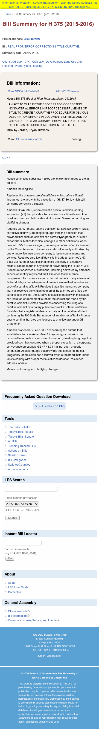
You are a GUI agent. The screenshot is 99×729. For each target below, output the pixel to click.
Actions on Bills (17, 450)
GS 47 (6, 157)
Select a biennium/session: (21, 498)
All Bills (12, 441)
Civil (27, 61)
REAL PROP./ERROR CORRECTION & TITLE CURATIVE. (44, 46)
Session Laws (17, 455)
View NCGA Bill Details (24, 91)
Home (7, 14)
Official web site (19, 611)
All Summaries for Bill (29, 139)
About (11, 582)
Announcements (18, 469)
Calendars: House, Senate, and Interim (33, 620)
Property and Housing (28, 65)
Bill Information (18, 615)
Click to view (32, 39)
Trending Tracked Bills (22, 446)
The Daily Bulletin (19, 427)
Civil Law (38, 61)
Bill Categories (17, 460)
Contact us (14, 592)
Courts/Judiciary (12, 61)
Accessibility (54, 655)
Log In (41, 655)
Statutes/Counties (19, 464)
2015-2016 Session (68, 91)
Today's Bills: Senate (21, 436)
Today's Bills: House (20, 431)
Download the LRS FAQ (49, 406)
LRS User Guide (18, 587)
